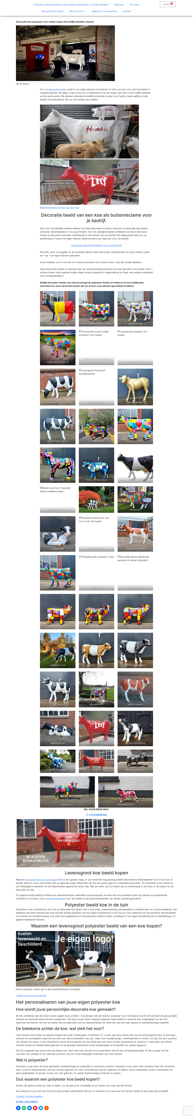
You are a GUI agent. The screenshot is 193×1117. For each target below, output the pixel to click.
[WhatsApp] (24, 1108)
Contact (127, 11)
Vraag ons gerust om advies (31, 995)
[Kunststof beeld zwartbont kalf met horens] (57, 689)
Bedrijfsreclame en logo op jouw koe (59, 207)
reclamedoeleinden (55, 898)
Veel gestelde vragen (52, 11)
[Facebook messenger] (29, 1108)
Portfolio (134, 4)
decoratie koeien (57, 89)
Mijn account (76, 11)
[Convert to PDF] (35, 1108)
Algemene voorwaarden (104, 11)
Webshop (119, 4)
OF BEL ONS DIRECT (27, 1101)
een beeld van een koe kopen (41, 879)
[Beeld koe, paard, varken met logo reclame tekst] (89, 155)
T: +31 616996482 (96, 814)
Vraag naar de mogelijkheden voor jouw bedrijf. (96, 245)
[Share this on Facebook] (18, 1108)
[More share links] (46, 1108)
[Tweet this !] (41, 1108)
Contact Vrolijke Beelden (29, 1096)
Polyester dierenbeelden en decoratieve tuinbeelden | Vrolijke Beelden (71, 4)
